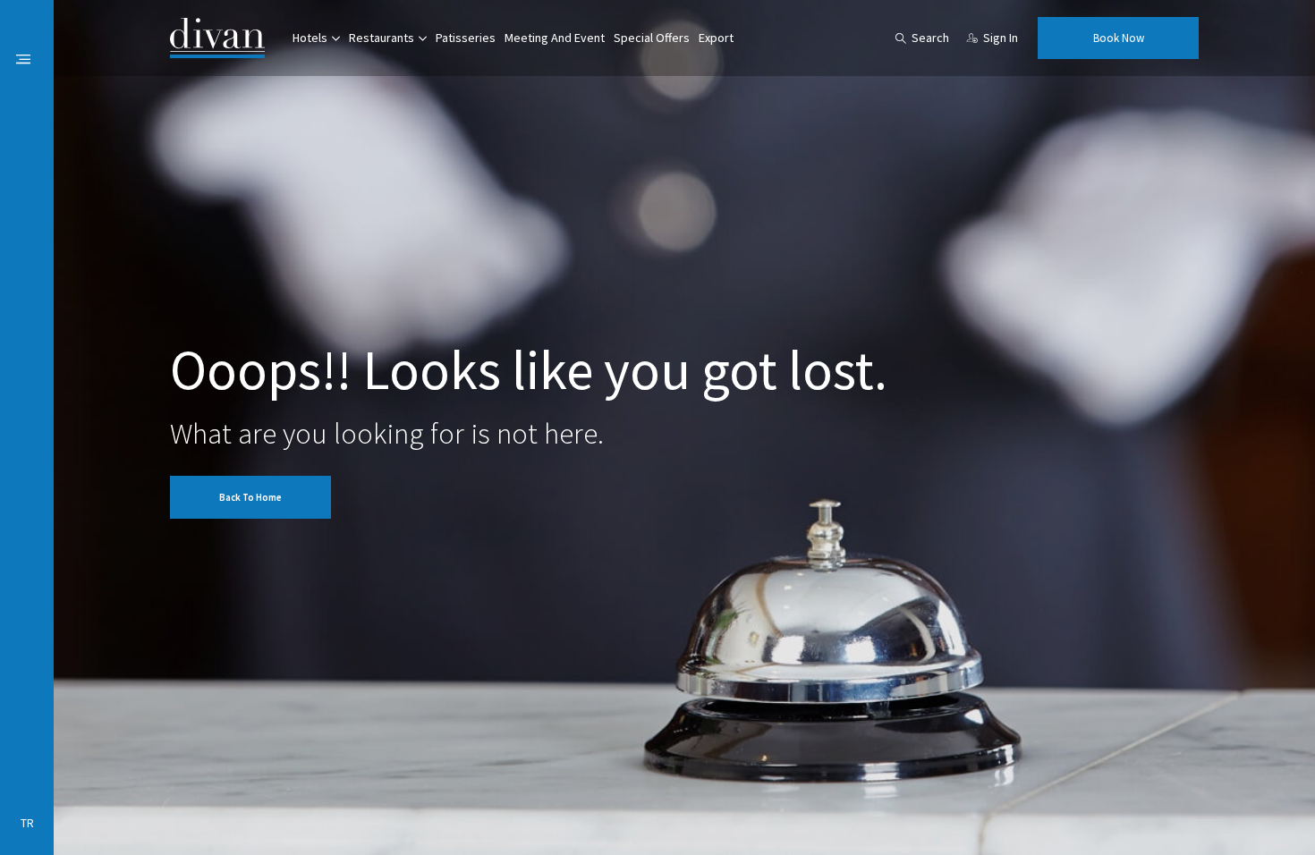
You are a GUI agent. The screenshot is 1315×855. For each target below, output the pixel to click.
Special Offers (652, 38)
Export (716, 38)
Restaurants (381, 38)
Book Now (1118, 38)
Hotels (310, 38)
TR (27, 823)
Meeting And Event (555, 38)
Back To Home (250, 497)
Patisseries (466, 38)
